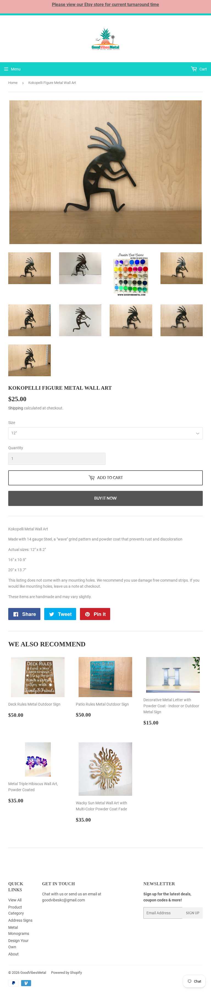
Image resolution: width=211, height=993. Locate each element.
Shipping (15, 408)
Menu (16, 69)
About (13, 954)
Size (11, 422)
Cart (203, 69)
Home (13, 83)
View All (14, 900)
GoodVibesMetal (33, 973)
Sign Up (192, 913)
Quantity (15, 448)
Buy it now (105, 498)
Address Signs (20, 920)
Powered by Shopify (66, 973)
